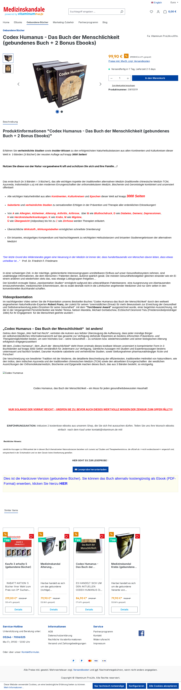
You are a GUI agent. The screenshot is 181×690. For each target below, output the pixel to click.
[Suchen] (121, 11)
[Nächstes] (100, 84)
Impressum (99, 643)
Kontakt (97, 635)
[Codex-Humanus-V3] (59, 84)
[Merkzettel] (151, 11)
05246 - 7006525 (14, 637)
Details (18, 609)
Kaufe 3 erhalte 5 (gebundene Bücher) (18, 565)
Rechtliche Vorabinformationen (64, 639)
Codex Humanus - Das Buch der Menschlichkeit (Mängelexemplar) (87, 565)
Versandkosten (81, 669)
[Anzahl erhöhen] (128, 78)
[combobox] (93, 11)
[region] (53, 84)
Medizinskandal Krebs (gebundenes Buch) (123, 565)
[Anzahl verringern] (111, 78)
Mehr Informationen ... (14, 687)
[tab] (10, 121)
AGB (50, 631)
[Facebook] (141, 627)
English (157, 2)
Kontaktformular (30, 652)
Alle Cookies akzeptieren (163, 685)
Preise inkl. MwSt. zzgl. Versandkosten (129, 61)
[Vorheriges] (18, 84)
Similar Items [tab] (11, 510)
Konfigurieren (136, 685)
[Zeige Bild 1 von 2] (57, 112)
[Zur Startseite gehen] (24, 11)
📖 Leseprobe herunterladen (91, 469)
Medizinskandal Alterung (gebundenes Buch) (53, 565)
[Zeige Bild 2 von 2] (62, 112)
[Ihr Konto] (158, 11)
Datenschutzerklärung (60, 635)
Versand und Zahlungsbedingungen (67, 643)
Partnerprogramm (103, 631)
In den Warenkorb (155, 78)
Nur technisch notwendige (109, 685)
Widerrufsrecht (101, 639)
